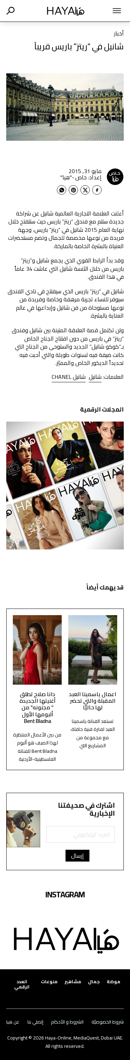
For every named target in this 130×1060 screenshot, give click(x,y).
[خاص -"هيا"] (115, 176)
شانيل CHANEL (69, 377)
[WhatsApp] (61, 190)
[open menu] (110, 11)
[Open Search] (10, 11)
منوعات (49, 981)
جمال (94, 981)
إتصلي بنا (35, 1022)
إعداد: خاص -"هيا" (81, 177)
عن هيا (12, 1022)
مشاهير (72, 981)
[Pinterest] (73, 190)
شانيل (95, 377)
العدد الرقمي (21, 984)
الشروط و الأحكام (67, 1022)
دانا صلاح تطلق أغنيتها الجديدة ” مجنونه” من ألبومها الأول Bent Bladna (37, 707)
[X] (85, 190)
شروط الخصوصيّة (108, 1022)
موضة (113, 981)
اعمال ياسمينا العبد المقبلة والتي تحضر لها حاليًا (92, 701)
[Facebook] (97, 190)
